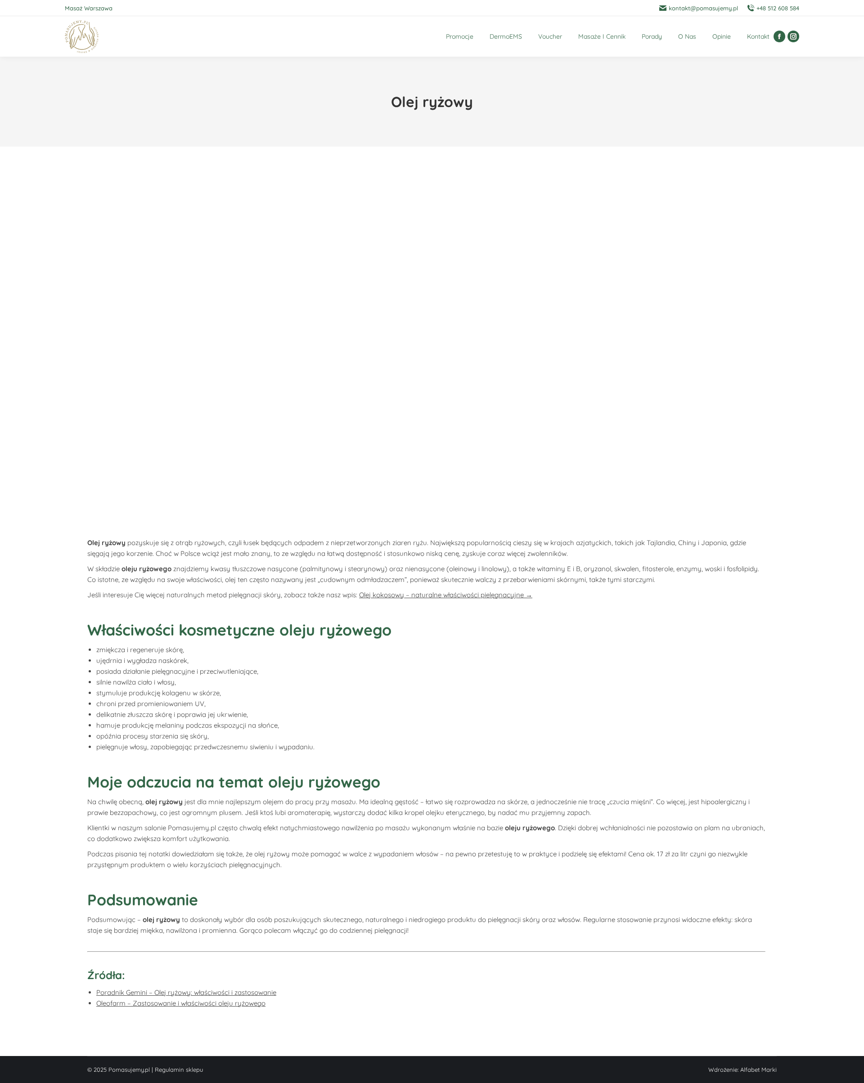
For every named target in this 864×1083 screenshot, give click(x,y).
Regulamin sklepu (179, 1069)
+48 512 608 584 (777, 8)
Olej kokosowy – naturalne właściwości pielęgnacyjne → (445, 595)
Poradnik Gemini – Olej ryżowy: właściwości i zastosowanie (186, 992)
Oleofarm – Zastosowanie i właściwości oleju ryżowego (181, 1003)
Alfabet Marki (758, 1069)
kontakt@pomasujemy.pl (703, 8)
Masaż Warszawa (88, 8)
